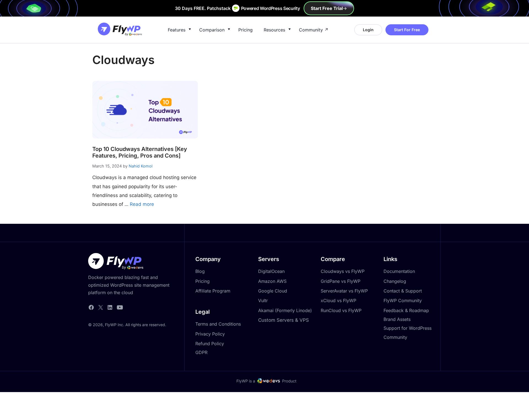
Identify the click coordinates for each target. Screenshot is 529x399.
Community (311, 30)
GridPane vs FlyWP (340, 281)
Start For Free (407, 29)
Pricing (245, 30)
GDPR (201, 352)
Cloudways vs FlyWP (343, 271)
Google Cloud (272, 291)
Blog (200, 271)
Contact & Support (403, 291)
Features (176, 30)
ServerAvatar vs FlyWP (344, 291)
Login (368, 29)
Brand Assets (397, 319)
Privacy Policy (210, 334)
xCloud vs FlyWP (338, 300)
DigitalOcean (271, 271)
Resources (274, 30)
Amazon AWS (272, 281)
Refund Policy (209, 343)
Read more (142, 204)
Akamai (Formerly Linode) (285, 310)
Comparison (212, 30)
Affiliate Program (212, 291)
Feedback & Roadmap (406, 310)
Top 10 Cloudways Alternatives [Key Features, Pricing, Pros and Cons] (139, 152)
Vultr (263, 300)
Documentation (399, 271)
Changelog (395, 281)
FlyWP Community (403, 300)
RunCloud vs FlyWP (341, 310)
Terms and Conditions (218, 324)
